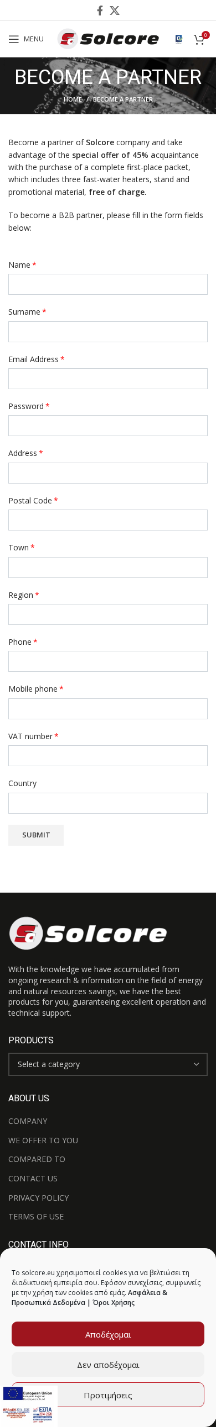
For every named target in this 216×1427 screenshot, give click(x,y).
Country (22, 783)
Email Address (36, 359)
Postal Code (33, 500)
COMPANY (27, 1121)
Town (21, 547)
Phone (23, 641)
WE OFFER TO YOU (43, 1140)
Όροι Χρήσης (113, 1302)
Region (23, 595)
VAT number (33, 736)
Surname (27, 311)
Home (73, 99)
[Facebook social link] (100, 10)
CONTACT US (33, 1178)
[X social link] (114, 10)
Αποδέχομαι (108, 1334)
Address (25, 453)
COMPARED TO (36, 1159)
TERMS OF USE (36, 1216)
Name (22, 264)
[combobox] (108, 1064)
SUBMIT (36, 835)
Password (29, 406)
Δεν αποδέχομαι (108, 1364)
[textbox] (49, 1064)
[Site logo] (108, 38)
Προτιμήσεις (108, 1395)
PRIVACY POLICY (38, 1197)
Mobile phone (36, 688)
